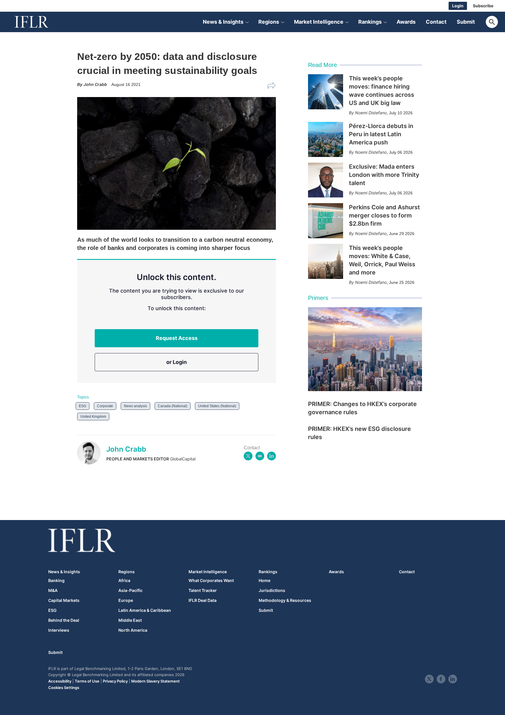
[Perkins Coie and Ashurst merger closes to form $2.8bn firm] (325, 220)
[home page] (38, 22)
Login (458, 5)
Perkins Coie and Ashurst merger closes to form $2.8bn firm (384, 215)
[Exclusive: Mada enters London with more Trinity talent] (325, 180)
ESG (82, 406)
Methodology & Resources (285, 600)
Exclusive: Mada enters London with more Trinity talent (384, 174)
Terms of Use (87, 681)
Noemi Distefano (371, 112)
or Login (176, 362)
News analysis (135, 406)
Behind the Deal (63, 620)
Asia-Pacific (130, 590)
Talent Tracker (202, 590)
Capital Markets (63, 600)
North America (132, 630)
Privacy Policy (115, 681)
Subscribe (483, 5)
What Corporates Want (211, 580)
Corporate (105, 406)
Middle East (130, 620)
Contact (436, 22)
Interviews (58, 630)
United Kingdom (93, 417)
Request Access (177, 338)
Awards (406, 22)
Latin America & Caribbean (144, 610)
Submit (466, 22)
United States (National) (217, 406)
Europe (125, 600)
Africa (124, 580)
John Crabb (126, 449)
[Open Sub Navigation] (246, 22)
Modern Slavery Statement (155, 681)
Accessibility (59, 681)
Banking (56, 580)
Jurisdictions (272, 590)
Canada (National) (172, 406)
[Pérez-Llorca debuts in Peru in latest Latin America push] (325, 139)
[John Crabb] (91, 452)
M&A (53, 590)
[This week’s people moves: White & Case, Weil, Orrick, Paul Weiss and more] (325, 261)
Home (264, 580)
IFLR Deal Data (202, 600)
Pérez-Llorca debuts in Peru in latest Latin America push (381, 134)
